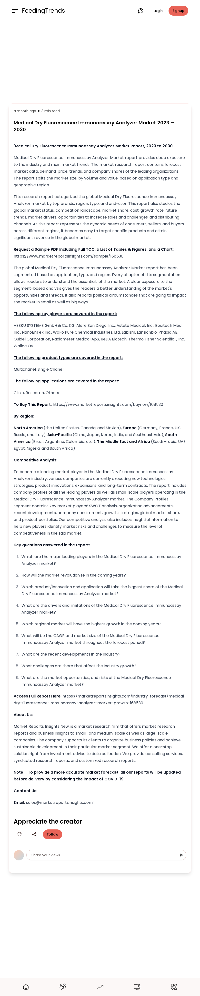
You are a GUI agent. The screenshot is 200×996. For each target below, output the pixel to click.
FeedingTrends (43, 11)
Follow (52, 834)
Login (158, 10)
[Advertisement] (100, 61)
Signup (178, 10)
